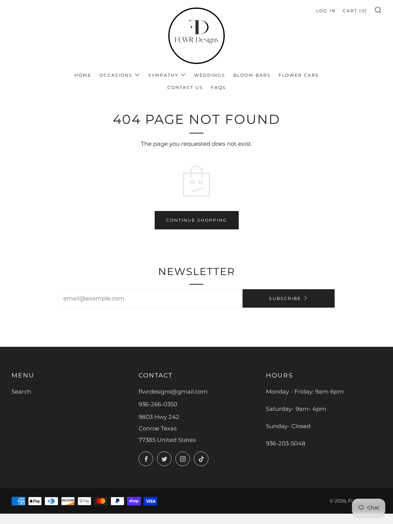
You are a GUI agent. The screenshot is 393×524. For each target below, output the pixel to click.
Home (82, 75)
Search (21, 391)
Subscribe (285, 298)
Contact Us (185, 87)
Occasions (115, 75)
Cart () (355, 10)
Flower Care (299, 75)
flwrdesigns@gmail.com (173, 391)
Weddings (209, 75)
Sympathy (163, 75)
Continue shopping (196, 220)
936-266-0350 (158, 404)
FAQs (218, 87)
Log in (326, 10)
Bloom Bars (252, 75)
